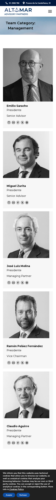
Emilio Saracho (17, 106)
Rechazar (23, 495)
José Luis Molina (18, 266)
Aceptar (9, 495)
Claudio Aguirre (18, 426)
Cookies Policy (16, 489)
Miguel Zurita (16, 186)
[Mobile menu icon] (50, 11)
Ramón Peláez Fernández (25, 346)
